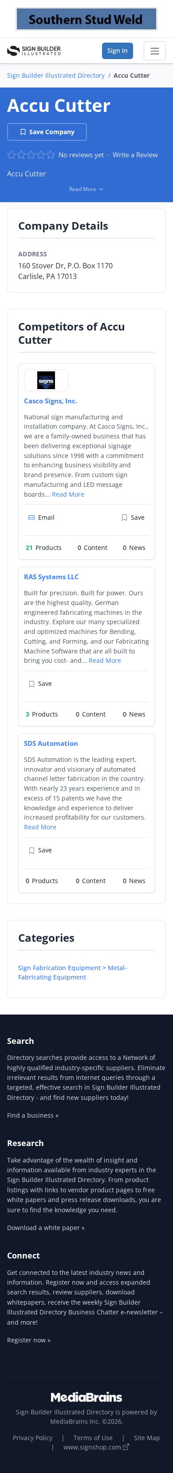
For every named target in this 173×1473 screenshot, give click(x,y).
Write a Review (135, 154)
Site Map (147, 1437)
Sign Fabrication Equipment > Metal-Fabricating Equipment (72, 972)
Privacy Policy (32, 1437)
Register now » (29, 1340)
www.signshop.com (93, 1447)
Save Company (52, 131)
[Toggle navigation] (155, 51)
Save (138, 517)
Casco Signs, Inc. (50, 400)
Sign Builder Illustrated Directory (56, 75)
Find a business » (33, 1115)
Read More (68, 494)
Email (46, 517)
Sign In (117, 50)
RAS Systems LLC (51, 576)
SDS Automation (51, 743)
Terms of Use (93, 1437)
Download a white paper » (46, 1227)
